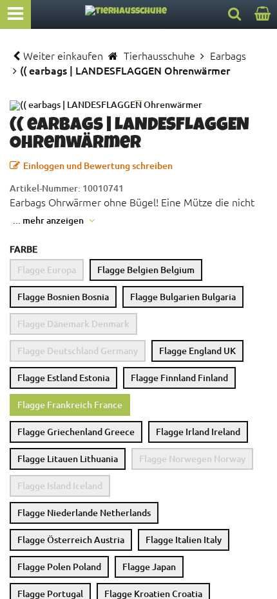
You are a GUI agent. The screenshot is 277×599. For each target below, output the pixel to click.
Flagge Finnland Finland (179, 377)
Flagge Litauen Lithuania (67, 458)
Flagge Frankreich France (69, 404)
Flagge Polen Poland (59, 566)
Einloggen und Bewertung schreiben (98, 165)
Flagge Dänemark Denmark (73, 323)
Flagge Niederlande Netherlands (84, 512)
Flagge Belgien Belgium (146, 270)
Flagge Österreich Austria (70, 539)
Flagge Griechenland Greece (76, 431)
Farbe (23, 249)
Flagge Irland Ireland (198, 431)
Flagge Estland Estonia (63, 377)
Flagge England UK (197, 350)
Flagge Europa (46, 270)
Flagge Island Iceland (59, 485)
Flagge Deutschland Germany (77, 350)
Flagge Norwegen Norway (192, 458)
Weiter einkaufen (63, 55)
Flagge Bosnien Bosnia (63, 297)
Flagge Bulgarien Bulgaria (183, 297)
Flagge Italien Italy (184, 539)
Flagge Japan (149, 566)
